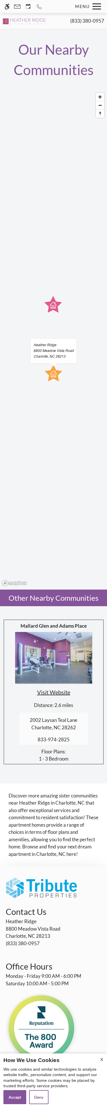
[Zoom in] (100, 97)
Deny (38, 1097)
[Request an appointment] (28, 6)
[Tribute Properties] (41, 887)
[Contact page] (17, 6)
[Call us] (39, 6)
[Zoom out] (100, 105)
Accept (15, 1097)
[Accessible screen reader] (7, 6)
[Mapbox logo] (14, 583)
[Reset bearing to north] (100, 113)
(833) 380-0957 (87, 21)
